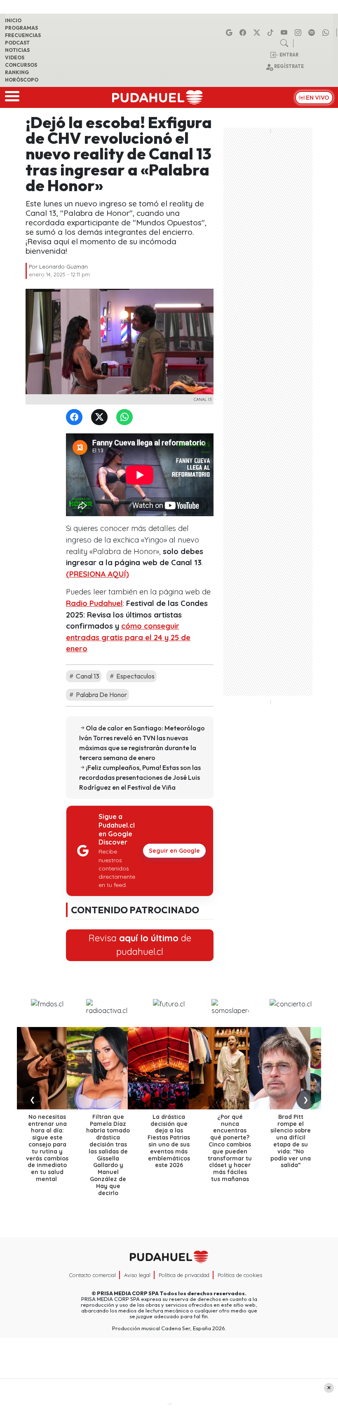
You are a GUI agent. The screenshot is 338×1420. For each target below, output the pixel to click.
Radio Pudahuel (94, 603)
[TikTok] (271, 32)
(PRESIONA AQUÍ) (97, 574)
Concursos (21, 65)
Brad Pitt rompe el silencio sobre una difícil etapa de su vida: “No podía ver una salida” (290, 1141)
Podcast (17, 43)
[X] (258, 32)
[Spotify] (312, 32)
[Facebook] (244, 32)
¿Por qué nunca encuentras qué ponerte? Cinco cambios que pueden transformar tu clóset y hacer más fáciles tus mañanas (230, 1148)
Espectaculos (135, 676)
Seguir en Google (174, 850)
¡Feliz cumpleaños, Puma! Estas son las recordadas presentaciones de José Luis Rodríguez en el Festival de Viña (140, 777)
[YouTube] (285, 32)
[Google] (230, 32)
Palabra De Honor (101, 694)
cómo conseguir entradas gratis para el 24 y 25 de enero (128, 637)
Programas (21, 28)
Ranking (17, 72)
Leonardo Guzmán (63, 266)
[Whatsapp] (326, 32)
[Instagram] (299, 32)
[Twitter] (101, 417)
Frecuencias (23, 35)
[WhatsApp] (126, 417)
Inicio (13, 20)
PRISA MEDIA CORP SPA (128, 1293)
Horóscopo (21, 80)
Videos (14, 57)
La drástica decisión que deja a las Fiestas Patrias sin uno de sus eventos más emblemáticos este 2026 (169, 1141)
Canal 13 (87, 676)
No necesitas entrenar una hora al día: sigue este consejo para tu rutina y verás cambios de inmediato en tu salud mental (47, 1148)
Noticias (17, 50)
